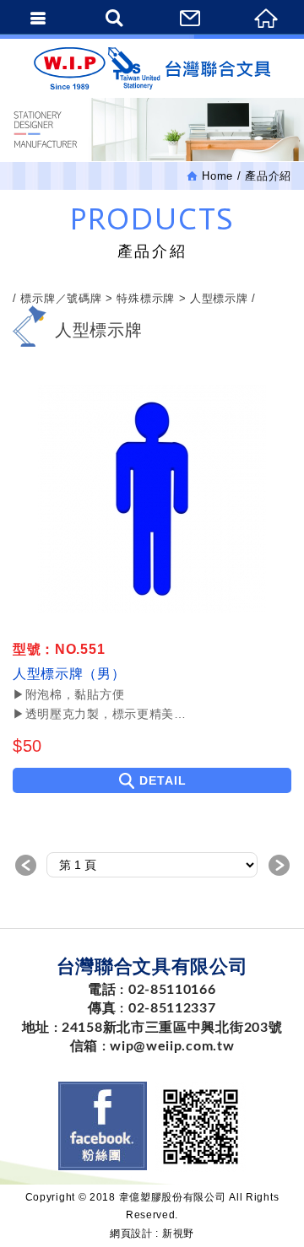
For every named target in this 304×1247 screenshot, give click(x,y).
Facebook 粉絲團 (102, 1126)
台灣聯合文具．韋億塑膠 (152, 68)
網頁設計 (131, 1233)
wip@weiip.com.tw (172, 1046)
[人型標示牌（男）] (152, 499)
